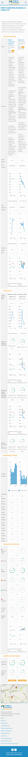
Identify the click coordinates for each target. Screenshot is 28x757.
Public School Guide (6, 731)
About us (3, 721)
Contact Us (4, 736)
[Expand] (3, 692)
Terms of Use (9, 755)
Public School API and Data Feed (9, 743)
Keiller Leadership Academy (11, 42)
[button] (12, 697)
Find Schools (4, 723)
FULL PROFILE (12, 680)
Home (2, 718)
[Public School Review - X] (12, 750)
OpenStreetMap (24, 702)
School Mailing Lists (6, 741)
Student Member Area (6, 728)
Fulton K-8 (21, 40)
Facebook (15, 749)
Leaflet (18, 702)
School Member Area (6, 738)
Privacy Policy (18, 755)
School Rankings (5, 726)
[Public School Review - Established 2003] (14, 2)
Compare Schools (5, 733)
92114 (9, 49)
